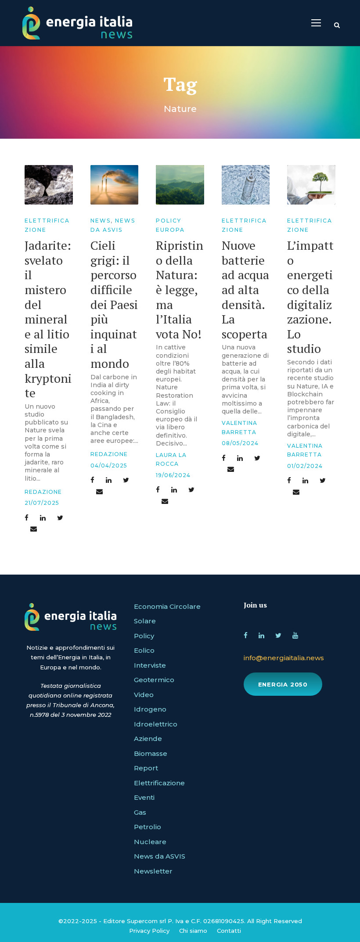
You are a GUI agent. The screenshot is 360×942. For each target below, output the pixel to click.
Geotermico (154, 680)
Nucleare (150, 842)
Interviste (150, 665)
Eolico (144, 650)
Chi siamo (193, 930)
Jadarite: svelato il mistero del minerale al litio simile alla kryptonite (48, 319)
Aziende (148, 738)
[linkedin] (261, 634)
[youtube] (295, 634)
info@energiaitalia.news (284, 658)
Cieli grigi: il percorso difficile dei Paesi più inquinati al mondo (114, 304)
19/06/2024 (173, 475)
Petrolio (147, 827)
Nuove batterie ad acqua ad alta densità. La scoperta (245, 289)
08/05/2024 (240, 443)
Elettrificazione (159, 783)
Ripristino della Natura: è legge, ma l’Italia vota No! (179, 289)
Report (146, 768)
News (100, 220)
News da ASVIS (159, 856)
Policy (144, 636)
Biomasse (150, 753)
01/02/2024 (305, 466)
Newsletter (153, 871)
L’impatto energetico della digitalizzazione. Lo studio (310, 296)
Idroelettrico (155, 724)
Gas (140, 812)
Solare (145, 621)
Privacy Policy (149, 930)
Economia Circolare (167, 606)
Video (144, 694)
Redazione (43, 492)
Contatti (229, 930)
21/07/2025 (42, 503)
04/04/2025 (108, 465)
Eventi (144, 797)
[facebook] (246, 634)
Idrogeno (150, 709)
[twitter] (278, 634)
